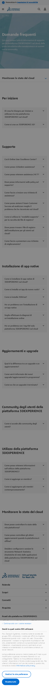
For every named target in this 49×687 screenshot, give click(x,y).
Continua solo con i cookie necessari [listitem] (17, 623)
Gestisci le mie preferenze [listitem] (16, 674)
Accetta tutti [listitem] (10, 682)
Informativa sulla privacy (25, 666)
